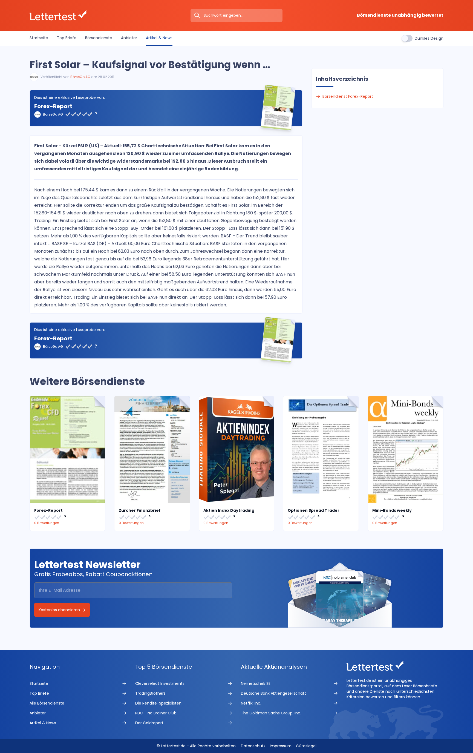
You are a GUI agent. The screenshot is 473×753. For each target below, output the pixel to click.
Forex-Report (53, 106)
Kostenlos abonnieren (60, 610)
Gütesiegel (306, 746)
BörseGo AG (80, 76)
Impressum (281, 746)
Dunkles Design (429, 38)
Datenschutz (253, 746)
